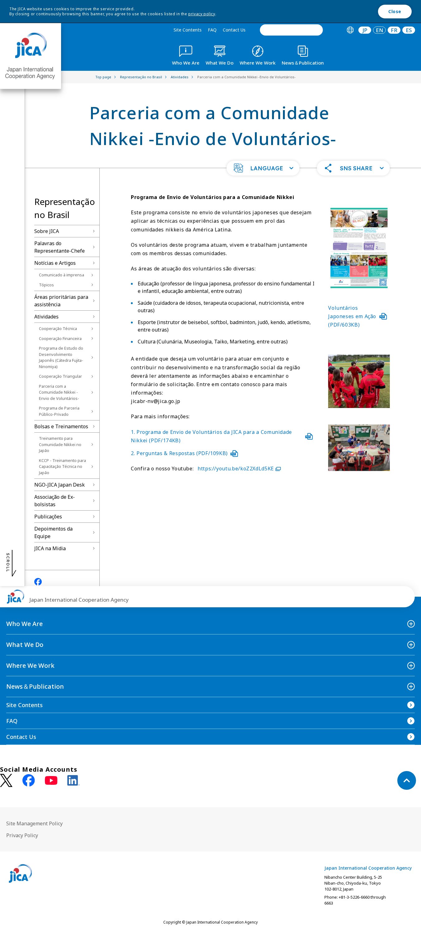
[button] (263, 168)
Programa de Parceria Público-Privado (59, 411)
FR (394, 30)
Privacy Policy (22, 835)
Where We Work (30, 665)
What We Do (24, 644)
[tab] (350, 30)
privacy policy (201, 14)
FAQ (212, 30)
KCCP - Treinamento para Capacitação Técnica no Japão (62, 466)
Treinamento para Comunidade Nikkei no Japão (60, 444)
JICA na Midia (50, 548)
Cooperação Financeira (60, 338)
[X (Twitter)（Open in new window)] (6, 780)
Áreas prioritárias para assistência (61, 301)
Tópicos (46, 285)
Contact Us (234, 30)
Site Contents (188, 30)
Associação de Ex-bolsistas (54, 500)
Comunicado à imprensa (61, 275)
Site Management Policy (34, 823)
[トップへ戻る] (406, 780)
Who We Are (24, 623)
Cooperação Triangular (60, 376)
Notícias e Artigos (55, 263)
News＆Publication (35, 686)
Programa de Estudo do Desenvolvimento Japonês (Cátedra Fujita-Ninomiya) (61, 357)
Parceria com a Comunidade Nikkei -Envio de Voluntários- (59, 392)
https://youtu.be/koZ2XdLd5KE (236, 468)
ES (409, 30)
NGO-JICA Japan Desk (59, 484)
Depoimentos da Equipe (53, 532)
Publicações (48, 516)
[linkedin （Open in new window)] (73, 780)
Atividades (46, 316)
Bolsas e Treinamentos (61, 426)
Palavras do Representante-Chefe (59, 247)
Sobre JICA (46, 231)
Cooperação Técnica (58, 328)
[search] (291, 30)
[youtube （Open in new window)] (51, 780)
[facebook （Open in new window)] (28, 780)
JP (364, 30)
